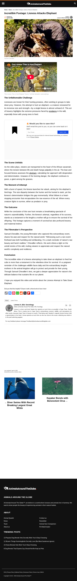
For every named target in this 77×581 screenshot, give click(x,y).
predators (53, 111)
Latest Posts (14, 300)
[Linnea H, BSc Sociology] (9, 311)
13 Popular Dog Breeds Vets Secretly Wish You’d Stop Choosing (25, 538)
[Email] (70, 305)
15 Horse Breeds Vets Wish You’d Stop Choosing (20, 545)
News (10, 9)
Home (6, 9)
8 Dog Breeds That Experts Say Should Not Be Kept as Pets (24, 548)
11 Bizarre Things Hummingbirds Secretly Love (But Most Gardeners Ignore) (29, 541)
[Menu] (3, 3)
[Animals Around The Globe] (39, 3)
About (6, 300)
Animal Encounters (9, 372)
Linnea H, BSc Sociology (63, 17)
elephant (32, 173)
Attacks (16, 372)
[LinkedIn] (66, 305)
